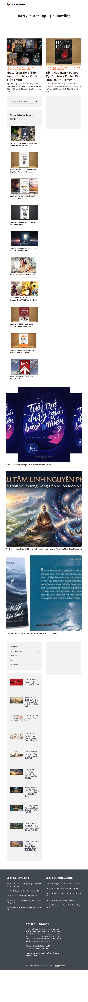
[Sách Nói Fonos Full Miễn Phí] (24, 265)
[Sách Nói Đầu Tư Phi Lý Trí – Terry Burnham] (25, 367)
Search (36, 101)
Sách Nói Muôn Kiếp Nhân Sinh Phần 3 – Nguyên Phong (23, 249)
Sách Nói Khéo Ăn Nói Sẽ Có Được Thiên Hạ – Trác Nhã (22, 351)
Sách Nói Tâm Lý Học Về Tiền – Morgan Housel (23, 223)
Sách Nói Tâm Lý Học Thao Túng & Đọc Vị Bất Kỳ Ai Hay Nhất (24, 901)
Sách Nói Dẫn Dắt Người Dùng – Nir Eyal (60, 900)
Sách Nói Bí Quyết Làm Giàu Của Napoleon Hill (23, 891)
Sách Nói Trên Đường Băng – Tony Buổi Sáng (22, 895)
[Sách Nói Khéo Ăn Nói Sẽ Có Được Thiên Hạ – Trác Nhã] (24, 340)
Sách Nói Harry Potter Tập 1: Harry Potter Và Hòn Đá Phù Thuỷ (62, 76)
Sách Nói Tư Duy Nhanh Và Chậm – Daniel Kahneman (24, 197)
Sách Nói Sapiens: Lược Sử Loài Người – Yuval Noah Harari (23, 170)
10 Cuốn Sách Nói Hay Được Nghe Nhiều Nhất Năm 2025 (24, 144)
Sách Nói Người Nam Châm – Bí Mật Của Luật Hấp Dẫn (63, 894)
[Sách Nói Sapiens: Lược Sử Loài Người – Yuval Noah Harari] (25, 160)
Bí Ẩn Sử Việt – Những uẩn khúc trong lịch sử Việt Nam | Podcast (23, 299)
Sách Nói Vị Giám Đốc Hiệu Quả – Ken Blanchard (62, 888)
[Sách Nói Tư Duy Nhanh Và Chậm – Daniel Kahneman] (25, 186)
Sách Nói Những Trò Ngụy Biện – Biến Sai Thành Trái (24, 908)
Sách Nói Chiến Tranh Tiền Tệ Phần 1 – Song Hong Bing (22, 325)
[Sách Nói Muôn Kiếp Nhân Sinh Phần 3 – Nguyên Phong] (25, 238)
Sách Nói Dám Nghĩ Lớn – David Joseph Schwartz (63, 884)
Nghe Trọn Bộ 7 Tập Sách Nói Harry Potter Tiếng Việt (23, 76)
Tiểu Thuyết (32, 67)
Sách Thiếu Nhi (19, 67)
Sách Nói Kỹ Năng (18, 877)
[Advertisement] (63, 112)
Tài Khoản (14, 665)
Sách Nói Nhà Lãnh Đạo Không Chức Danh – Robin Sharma (63, 906)
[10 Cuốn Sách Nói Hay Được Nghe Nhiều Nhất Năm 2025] (23, 133)
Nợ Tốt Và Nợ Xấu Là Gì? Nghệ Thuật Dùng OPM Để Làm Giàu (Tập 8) (24, 885)
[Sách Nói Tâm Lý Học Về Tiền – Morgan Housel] (25, 212)
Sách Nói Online (27, 965)
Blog (9, 67)
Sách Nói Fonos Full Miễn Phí (22, 275)
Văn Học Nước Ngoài (23, 69)
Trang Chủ (14, 647)
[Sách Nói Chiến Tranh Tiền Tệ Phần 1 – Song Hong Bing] (25, 314)
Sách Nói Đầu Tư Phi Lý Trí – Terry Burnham (22, 377)
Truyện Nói (14, 656)
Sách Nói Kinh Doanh (59, 877)
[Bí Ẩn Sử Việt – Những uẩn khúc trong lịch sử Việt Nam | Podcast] (25, 288)
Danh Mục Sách (16, 651)
